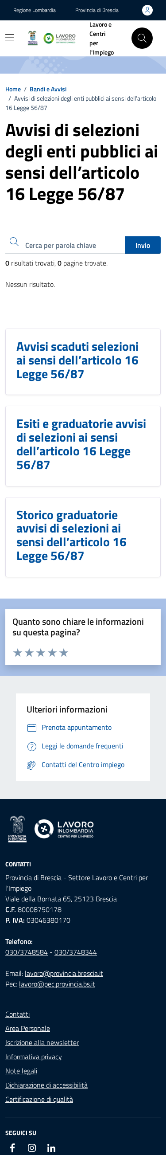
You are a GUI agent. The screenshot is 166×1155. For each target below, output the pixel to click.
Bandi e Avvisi (48, 89)
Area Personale (27, 1028)
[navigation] (9, 37)
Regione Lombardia (34, 10)
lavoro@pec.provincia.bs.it (57, 984)
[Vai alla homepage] (83, 829)
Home (13, 89)
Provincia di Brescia (97, 10)
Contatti (17, 1014)
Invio (142, 245)
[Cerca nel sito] (142, 38)
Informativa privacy (33, 1056)
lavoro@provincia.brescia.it (64, 973)
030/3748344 (75, 952)
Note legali (21, 1070)
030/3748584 (26, 952)
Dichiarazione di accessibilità (46, 1085)
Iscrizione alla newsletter (42, 1042)
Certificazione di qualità (39, 1099)
